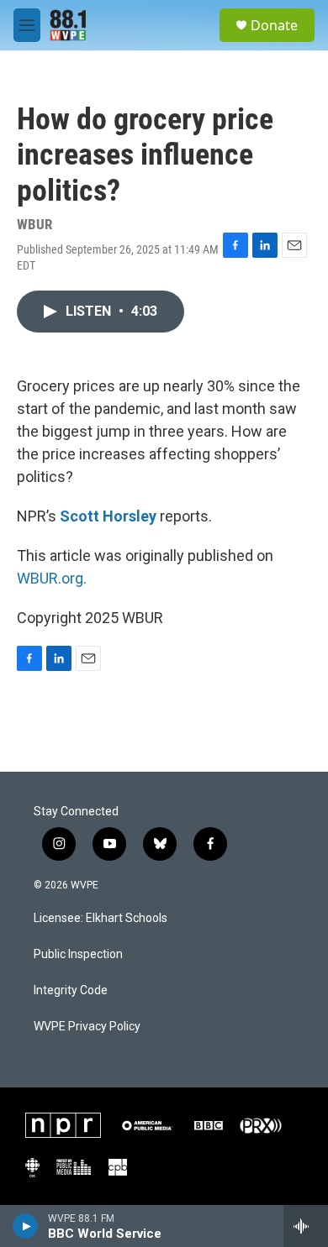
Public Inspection (78, 954)
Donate (274, 25)
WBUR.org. (52, 578)
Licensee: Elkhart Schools (100, 918)
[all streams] (305, 1226)
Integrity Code (71, 990)
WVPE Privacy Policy (87, 1026)
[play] (25, 1226)
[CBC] (32, 1167)
